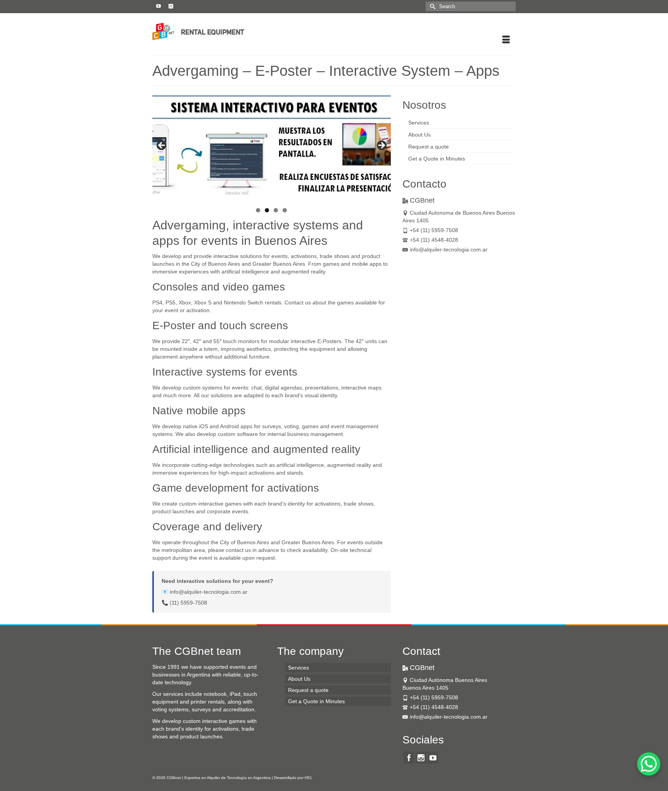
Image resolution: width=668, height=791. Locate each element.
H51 (308, 778)
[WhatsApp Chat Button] (648, 764)
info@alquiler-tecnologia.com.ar (208, 592)
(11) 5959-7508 (188, 603)
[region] (271, 148)
